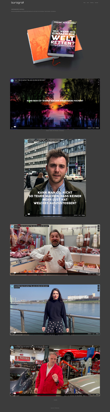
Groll (88, 2)
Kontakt (96, 2)
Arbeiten (92, 2)
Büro (85, 2)
